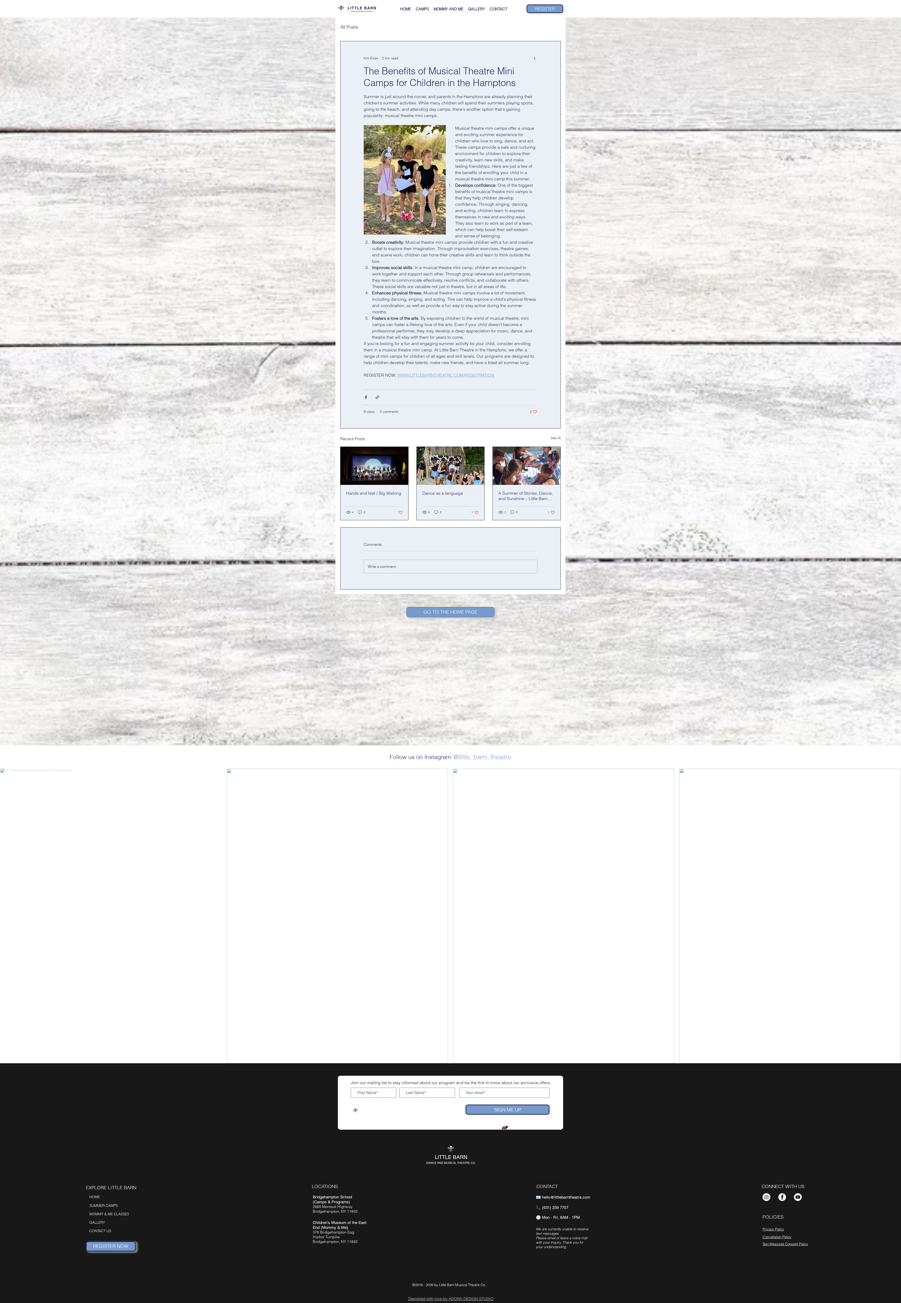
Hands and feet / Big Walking (373, 493)
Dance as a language (442, 493)
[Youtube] (798, 1197)
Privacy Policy (773, 1229)
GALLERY (97, 1222)
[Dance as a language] (451, 466)
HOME (94, 1197)
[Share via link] (377, 397)
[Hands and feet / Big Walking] (374, 466)
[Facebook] (782, 1197)
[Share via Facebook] (366, 397)
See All (555, 438)
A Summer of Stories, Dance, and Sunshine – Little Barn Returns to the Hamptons (525, 495)
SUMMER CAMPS (103, 1205)
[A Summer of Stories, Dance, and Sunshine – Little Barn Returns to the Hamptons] (527, 466)
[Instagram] (766, 1197)
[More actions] (534, 58)
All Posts (349, 27)
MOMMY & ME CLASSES (109, 1214)
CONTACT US (100, 1231)
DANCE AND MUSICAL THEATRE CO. (451, 1163)
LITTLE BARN (451, 1157)
